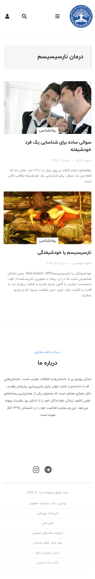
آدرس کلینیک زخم (47, 553)
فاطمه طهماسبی (81, 263)
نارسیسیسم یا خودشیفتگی (64, 252)
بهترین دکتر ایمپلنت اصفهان (47, 503)
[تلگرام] (48, 469)
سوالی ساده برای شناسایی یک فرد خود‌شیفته (58, 146)
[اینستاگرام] (36, 469)
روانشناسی (47, 130)
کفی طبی (47, 523)
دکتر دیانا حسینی (47, 562)
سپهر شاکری (83, 160)
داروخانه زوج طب (47, 513)
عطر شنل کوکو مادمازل (47, 543)
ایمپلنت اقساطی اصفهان (47, 533)
